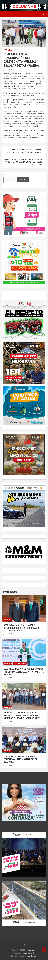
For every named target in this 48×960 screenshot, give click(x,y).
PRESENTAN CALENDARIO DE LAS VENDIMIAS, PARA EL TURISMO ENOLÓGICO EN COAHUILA (24, 151)
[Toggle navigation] (5, 14)
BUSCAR (6, 175)
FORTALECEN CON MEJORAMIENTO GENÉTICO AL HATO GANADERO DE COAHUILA (20, 759)
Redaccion (8, 70)
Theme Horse (27, 953)
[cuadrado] (24, 195)
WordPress (31, 956)
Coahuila (7, 50)
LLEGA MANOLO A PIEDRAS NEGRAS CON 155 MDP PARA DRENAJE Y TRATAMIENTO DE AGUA (23, 672)
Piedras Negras (20, 663)
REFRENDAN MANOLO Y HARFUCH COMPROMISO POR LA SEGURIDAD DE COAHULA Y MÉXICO (21, 628)
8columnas (30, 950)
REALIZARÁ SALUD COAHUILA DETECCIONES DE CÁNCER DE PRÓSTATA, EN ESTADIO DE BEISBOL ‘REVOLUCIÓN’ (23, 162)
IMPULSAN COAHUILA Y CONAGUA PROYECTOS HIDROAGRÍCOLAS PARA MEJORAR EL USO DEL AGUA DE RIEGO (22, 715)
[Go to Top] (44, 949)
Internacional (10, 591)
